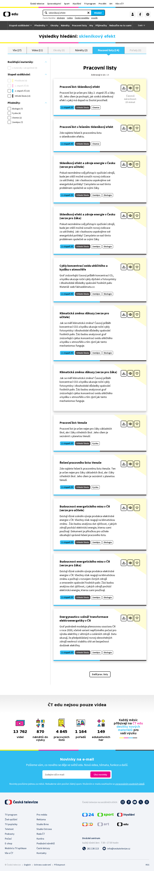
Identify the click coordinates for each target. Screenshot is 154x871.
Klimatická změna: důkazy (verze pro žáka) (88, 372)
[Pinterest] (148, 14)
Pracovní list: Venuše (73, 422)
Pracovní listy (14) (108, 50)
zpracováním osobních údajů (129, 783)
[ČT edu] (10, 15)
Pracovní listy (79, 25)
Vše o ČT (120, 3)
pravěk (94, 18)
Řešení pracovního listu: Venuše (81, 462)
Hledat (98, 12)
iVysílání (77, 3)
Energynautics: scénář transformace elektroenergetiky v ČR (84, 618)
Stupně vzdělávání (19, 25)
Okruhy (54, 25)
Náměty (65, 25)
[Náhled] (130, 88)
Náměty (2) (81, 50)
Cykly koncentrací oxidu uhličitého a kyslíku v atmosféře (84, 267)
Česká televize (37, 3)
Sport (67, 3)
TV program (90, 3)
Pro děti (102, 3)
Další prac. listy (100, 674)
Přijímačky (101, 25)
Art (110, 3)
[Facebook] (140, 14)
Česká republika (82, 18)
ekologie (61, 18)
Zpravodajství (54, 3)
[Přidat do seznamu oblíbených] (137, 88)
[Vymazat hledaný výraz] (88, 12)
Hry (91, 25)
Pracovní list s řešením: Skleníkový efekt (86, 127)
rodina (70, 18)
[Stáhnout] (124, 88)
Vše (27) (17, 50)
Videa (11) (37, 50)
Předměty (39, 25)
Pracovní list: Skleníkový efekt (80, 87)
